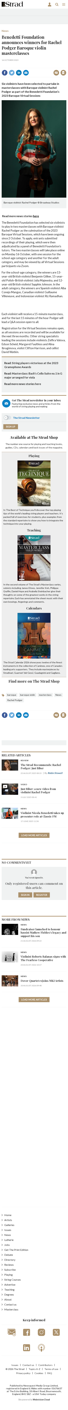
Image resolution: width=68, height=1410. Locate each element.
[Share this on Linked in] (19, 73)
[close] (66, 65)
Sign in (22, 65)
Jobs (7, 1244)
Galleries (9, 1224)
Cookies (38, 1373)
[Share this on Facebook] (5, 73)
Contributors (45, 1365)
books (59, 444)
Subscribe (10, 1269)
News (5, 30)
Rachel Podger (15, 700)
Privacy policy (23, 1373)
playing (37, 444)
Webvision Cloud (41, 1399)
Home (7, 1215)
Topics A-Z (34, 1369)
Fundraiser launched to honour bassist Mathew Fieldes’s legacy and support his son (43, 932)
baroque (11, 694)
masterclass (45, 694)
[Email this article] (26, 73)
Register (41, 895)
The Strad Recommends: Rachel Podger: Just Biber (41, 766)
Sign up (10, 426)
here (36, 216)
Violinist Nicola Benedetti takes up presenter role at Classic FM (42, 814)
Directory (9, 1259)
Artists (8, 1219)
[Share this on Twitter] (12, 73)
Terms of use (51, 1369)
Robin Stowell (55, 773)
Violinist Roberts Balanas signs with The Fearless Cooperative (43, 958)
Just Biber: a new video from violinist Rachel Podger (38, 790)
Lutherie (9, 1239)
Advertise (9, 1284)
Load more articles (34, 835)
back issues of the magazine (48, 447)
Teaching (34, 530)
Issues (7, 1229)
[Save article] (63, 73)
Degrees (9, 1294)
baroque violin (27, 694)
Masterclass (11, 1309)
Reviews (9, 1264)
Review (25, 760)
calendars (24, 447)
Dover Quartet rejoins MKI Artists (42, 980)
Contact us (10, 1304)
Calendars (34, 608)
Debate (8, 1254)
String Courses (12, 1279)
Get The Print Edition (16, 1249)
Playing (34, 456)
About (8, 1299)
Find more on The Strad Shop (34, 681)
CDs (15, 447)
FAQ (49, 1373)
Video (24, 785)
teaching (50, 444)
